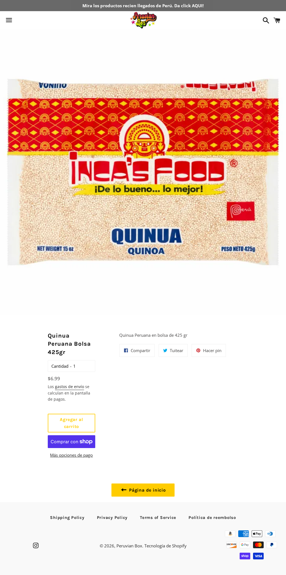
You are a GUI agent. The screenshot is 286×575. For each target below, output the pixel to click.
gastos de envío (69, 386)
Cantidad (59, 366)
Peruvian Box (129, 545)
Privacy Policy (112, 517)
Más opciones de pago (71, 455)
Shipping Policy (67, 517)
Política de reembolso (212, 517)
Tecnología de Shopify (165, 545)
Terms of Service (158, 517)
